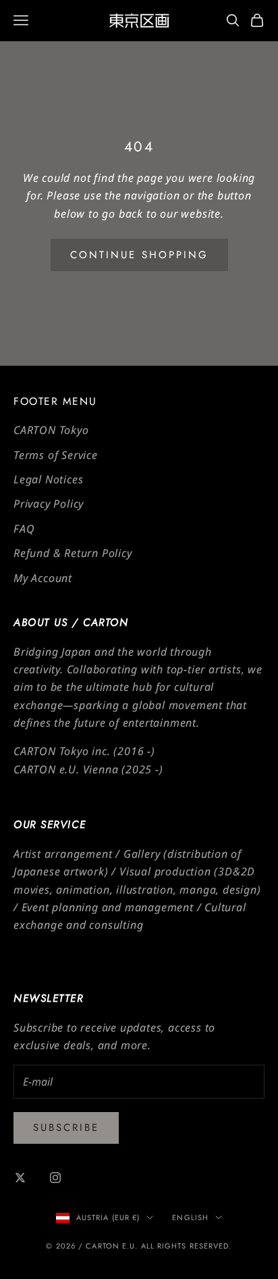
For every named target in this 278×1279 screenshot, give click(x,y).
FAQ (23, 528)
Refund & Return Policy (72, 553)
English (190, 1217)
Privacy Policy (48, 503)
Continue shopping (139, 254)
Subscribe (66, 1127)
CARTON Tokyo (51, 430)
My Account (42, 578)
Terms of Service (55, 455)
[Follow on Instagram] (55, 1177)
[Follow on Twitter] (20, 1177)
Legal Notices (48, 479)
